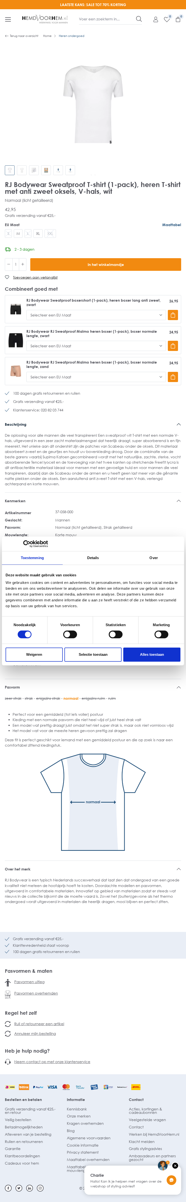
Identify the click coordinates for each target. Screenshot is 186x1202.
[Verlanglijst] (164, 19)
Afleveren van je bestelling (28, 1134)
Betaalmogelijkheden (24, 1127)
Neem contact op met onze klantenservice (52, 1061)
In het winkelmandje (106, 264)
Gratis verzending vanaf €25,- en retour (30, 1111)
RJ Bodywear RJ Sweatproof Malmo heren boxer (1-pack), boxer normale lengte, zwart (91, 333)
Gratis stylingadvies (145, 1148)
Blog (71, 1130)
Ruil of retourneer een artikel (39, 1024)
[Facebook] (8, 1188)
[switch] (70, 634)
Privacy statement (83, 1152)
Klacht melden (142, 1141)
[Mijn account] (153, 19)
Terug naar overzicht (24, 36)
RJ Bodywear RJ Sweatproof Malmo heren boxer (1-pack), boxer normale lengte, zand (91, 364)
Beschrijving (15, 424)
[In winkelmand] (173, 315)
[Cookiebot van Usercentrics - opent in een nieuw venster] (27, 543)
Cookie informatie (83, 1145)
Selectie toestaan (93, 654)
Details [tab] (93, 558)
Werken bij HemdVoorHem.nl (154, 1134)
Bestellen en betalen (23, 1099)
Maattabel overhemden (88, 1159)
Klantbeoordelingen (22, 1156)
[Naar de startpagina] (45, 19)
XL (38, 233)
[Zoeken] (139, 19)
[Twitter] (19, 1188)
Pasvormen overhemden (36, 993)
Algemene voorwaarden (88, 1138)
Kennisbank (77, 1109)
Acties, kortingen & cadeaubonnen (145, 1111)
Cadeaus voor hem (22, 1163)
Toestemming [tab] (32, 558)
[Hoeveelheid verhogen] (23, 264)
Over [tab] (153, 558)
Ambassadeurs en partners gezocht (152, 1158)
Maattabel (171, 224)
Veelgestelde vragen (147, 1119)
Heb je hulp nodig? (27, 1051)
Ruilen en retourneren (24, 1141)
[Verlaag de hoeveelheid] (9, 264)
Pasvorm (12, 687)
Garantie (13, 1148)
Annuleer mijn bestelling (35, 1033)
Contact (136, 1099)
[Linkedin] (29, 1188)
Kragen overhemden (85, 1123)
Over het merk (18, 869)
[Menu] (8, 19)
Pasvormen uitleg (29, 982)
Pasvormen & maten (28, 971)
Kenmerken (15, 501)
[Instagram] (40, 1188)
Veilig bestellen (18, 1119)
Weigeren (34, 654)
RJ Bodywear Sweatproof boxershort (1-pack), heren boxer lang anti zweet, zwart (93, 302)
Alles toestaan (152, 654)
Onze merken (79, 1116)
